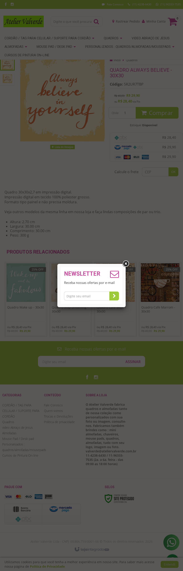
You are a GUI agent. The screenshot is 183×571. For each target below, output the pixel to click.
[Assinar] (114, 296)
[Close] (126, 264)
